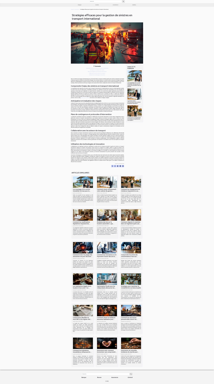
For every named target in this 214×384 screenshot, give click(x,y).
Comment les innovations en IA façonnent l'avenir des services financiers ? (106, 256)
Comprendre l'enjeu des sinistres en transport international (97, 68)
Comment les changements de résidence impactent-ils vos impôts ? (134, 119)
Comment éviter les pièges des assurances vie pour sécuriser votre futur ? (82, 256)
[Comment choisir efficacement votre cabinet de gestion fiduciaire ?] (134, 94)
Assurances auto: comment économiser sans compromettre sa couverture (107, 352)
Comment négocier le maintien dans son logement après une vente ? (130, 223)
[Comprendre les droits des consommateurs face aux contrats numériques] (131, 247)
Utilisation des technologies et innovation (97, 75)
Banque (79, 5)
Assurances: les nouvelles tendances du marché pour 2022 (129, 352)
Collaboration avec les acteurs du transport (97, 73)
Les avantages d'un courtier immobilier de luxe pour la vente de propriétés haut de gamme (134, 84)
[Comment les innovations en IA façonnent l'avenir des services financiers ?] (107, 247)
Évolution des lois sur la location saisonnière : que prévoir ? (105, 223)
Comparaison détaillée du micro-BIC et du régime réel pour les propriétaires (81, 319)
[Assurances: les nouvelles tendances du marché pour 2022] (131, 343)
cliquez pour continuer (85, 97)
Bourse (97, 5)
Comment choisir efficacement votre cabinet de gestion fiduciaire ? (134, 102)
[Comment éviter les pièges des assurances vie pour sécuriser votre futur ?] (83, 247)
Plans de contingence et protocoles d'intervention (97, 71)
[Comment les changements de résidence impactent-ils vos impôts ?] (134, 111)
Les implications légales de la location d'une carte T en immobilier (82, 287)
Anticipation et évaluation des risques (97, 70)
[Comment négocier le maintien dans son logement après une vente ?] (131, 215)
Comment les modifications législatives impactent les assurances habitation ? (81, 223)
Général (134, 5)
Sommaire (98, 66)
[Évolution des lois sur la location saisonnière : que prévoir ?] (107, 215)
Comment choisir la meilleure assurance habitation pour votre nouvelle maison (106, 319)
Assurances (115, 5)
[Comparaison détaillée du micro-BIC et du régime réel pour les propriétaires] (83, 310)
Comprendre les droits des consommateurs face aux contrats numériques (129, 256)
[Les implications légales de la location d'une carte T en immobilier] (83, 279)
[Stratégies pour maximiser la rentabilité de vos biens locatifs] (131, 279)
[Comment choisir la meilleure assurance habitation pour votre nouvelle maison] (107, 310)
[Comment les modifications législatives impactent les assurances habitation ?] (83, 215)
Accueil (72, 9)
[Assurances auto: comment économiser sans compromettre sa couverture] (107, 343)
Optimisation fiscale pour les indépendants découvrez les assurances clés (106, 287)
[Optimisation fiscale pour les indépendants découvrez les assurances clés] (107, 279)
